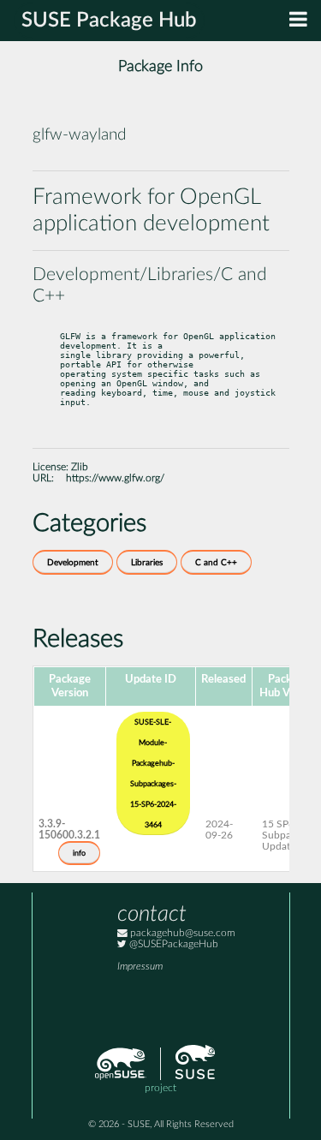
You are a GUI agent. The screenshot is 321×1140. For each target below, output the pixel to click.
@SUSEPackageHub (172, 944)
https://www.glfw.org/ (115, 478)
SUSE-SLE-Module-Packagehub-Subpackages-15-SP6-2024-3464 (153, 773)
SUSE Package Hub (109, 20)
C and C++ (216, 562)
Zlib (79, 467)
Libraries (147, 562)
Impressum (140, 966)
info (79, 853)
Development (72, 562)
